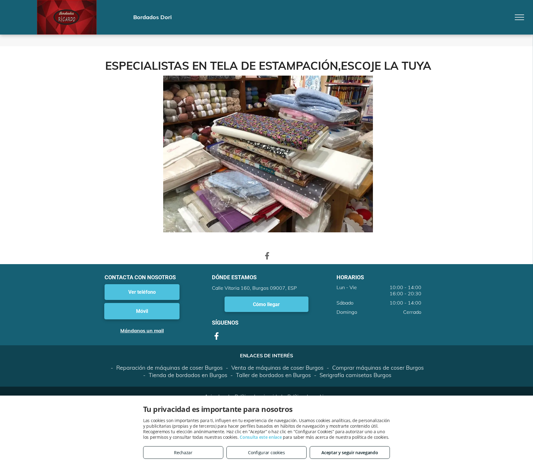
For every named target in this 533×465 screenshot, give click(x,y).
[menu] (519, 17)
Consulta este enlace (261, 437)
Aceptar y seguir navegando (349, 452)
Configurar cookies (266, 452)
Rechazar (183, 452)
